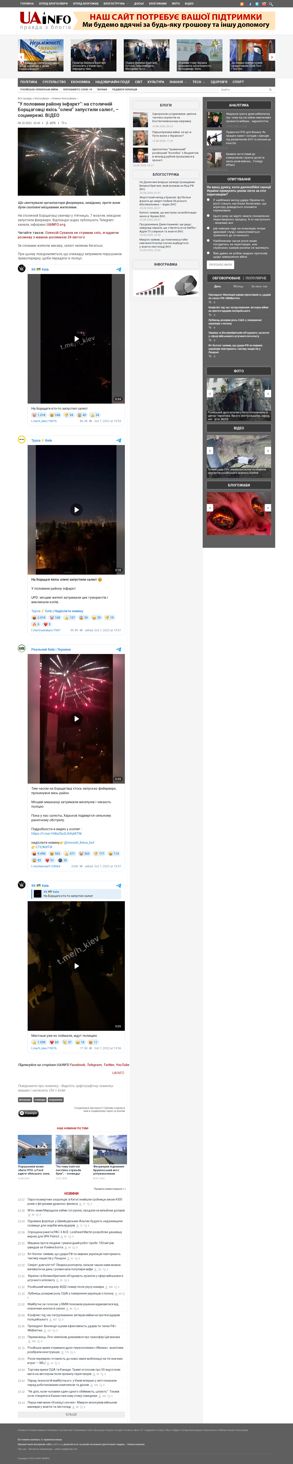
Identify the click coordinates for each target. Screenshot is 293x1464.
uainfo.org (58, 1444)
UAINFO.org (56, 225)
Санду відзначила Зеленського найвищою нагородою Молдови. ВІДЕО (235, 471)
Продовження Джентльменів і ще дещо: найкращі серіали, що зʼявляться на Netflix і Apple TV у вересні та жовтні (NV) (167, 228)
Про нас (22, 1449)
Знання (175, 83)
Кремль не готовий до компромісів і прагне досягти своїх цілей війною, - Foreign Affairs (245, 159)
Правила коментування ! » (110, 1188)
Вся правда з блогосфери (33, 98)
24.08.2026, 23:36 (149, 250)
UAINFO (118, 1073)
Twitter (108, 1065)
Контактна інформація (40, 1449)
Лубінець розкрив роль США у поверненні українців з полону (71, 1293)
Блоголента (210, 1430)
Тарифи (102, 89)
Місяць (238, 286)
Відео (189, 3)
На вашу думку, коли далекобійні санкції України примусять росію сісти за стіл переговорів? (239, 190)
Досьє (139, 3)
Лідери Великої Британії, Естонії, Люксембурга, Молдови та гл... (141, 65)
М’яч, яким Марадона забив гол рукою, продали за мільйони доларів (76, 1210)
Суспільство (54, 82)
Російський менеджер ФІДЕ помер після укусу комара (66, 1286)
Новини (71, 1193)
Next (273, 57)
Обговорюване (226, 278)
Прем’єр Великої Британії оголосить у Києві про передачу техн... (89, 65)
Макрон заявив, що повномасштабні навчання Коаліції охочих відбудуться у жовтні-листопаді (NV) (164, 243)
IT (142, 1430)
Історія (118, 1430)
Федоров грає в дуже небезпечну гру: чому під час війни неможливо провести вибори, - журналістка (248, 117)
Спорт (238, 82)
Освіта (128, 1430)
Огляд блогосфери (53, 3)
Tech (195, 83)
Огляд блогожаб (85, 3)
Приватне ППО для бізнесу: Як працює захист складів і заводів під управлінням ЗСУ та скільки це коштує (248, 137)
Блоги (166, 105)
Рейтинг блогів (226, 1430)
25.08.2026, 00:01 (149, 219)
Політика (28, 82)
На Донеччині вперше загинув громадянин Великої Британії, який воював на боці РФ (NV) (167, 185)
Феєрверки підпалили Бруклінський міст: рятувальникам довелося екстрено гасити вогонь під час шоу (108, 1175)
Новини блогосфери (64, 98)
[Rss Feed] (241, 4)
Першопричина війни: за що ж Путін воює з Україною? (171, 133)
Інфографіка (165, 264)
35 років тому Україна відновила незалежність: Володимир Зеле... (194, 65)
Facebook (77, 1065)
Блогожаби (158, 3)
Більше (71, 1414)
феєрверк (25, 1099)
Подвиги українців (124, 89)
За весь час (259, 286)
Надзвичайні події (112, 82)
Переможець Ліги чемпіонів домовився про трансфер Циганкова (74, 1337)
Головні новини (37, 1430)
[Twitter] (256, 4)
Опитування (239, 179)
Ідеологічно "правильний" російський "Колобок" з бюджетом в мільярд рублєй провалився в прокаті (175, 155)
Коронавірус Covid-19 (77, 89)
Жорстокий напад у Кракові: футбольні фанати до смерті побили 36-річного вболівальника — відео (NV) (165, 201)
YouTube (122, 1065)
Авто (136, 1430)
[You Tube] (263, 4)
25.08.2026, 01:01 (149, 192)
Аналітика (239, 105)
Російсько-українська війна (39, 89)
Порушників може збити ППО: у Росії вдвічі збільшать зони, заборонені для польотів (34, 1174)
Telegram (94, 1065)
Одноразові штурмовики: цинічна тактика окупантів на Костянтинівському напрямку (174, 117)
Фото (176, 3)
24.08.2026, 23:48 (149, 234)
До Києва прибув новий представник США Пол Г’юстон (246, 65)
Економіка (80, 82)
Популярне (256, 278)
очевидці (40, 1099)
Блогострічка (113, 4)
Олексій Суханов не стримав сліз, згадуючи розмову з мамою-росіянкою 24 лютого (68, 235)
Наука (109, 1430)
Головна (27, 3)
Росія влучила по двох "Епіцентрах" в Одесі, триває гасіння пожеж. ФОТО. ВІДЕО (236, 414)
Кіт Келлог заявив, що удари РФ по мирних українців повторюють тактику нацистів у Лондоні (235, 349)
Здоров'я (219, 82)
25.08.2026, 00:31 (149, 208)
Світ (138, 82)
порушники (55, 1099)
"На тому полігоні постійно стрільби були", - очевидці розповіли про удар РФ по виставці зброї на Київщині (72, 1175)
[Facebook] (248, 4)
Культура (156, 82)
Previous (20, 57)
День (217, 286)
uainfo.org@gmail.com (65, 1449)
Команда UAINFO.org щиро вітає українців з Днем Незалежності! (39, 66)
